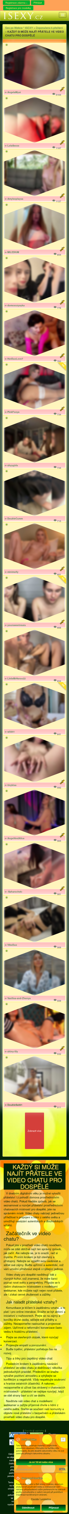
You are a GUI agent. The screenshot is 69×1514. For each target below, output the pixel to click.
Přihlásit (37, 2)
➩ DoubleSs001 (13, 1104)
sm (43, 1269)
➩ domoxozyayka (15, 305)
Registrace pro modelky (18, 8)
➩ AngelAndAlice (14, 838)
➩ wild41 (10, 731)
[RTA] (62, 1469)
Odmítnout (28, 1507)
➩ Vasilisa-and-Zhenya (18, 998)
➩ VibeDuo (11, 944)
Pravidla (28, 1430)
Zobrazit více (34, 1130)
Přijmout (54, 1507)
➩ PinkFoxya (12, 412)
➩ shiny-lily (11, 1051)
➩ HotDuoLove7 (14, 358)
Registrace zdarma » (16, 2)
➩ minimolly (11, 572)
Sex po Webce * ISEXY (19, 28)
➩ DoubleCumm (14, 518)
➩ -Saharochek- (14, 891)
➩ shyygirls (11, 465)
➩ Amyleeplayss (14, 198)
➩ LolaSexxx (12, 145)
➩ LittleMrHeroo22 (15, 678)
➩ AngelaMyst (13, 92)
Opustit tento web (24, 1469)
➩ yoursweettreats (15, 625)
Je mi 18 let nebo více (41, 1462)
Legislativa (39, 1430)
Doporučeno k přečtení (49, 28)
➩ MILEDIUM (12, 252)
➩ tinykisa (10, 785)
